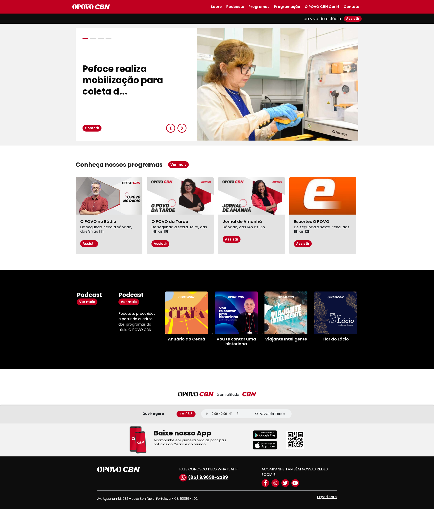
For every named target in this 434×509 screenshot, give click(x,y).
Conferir (92, 128)
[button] (86, 38)
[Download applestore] (268, 445)
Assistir (352, 18)
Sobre (216, 6)
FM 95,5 (186, 413)
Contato (351, 6)
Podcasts (235, 6)
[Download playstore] (268, 434)
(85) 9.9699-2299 (208, 477)
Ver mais (178, 164)
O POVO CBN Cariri (322, 6)
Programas (258, 6)
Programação (287, 6)
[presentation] (170, 128)
